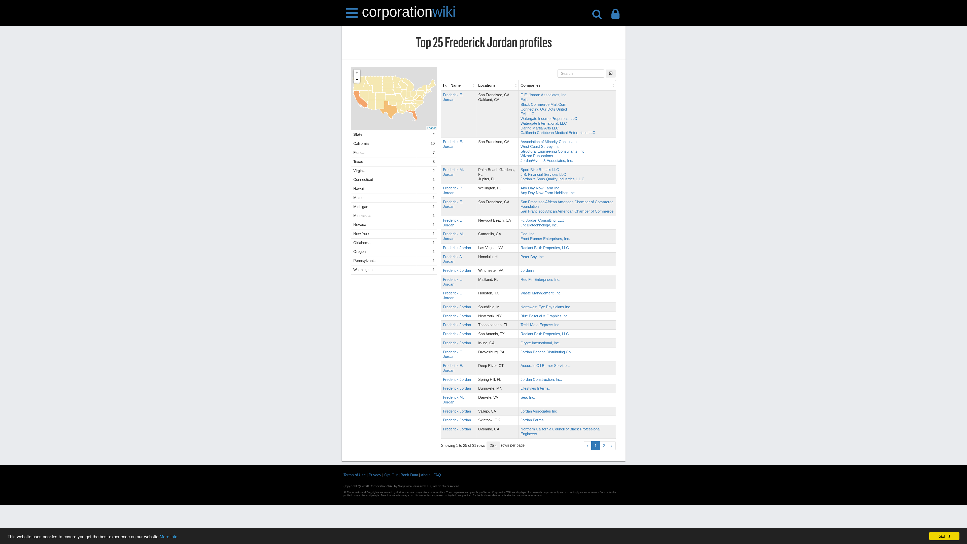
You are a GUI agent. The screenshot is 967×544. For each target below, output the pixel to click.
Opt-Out (391, 475)
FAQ (437, 475)
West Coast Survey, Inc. (541, 146)
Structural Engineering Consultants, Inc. (553, 151)
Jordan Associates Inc (539, 411)
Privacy (375, 475)
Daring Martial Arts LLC (540, 128)
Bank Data (409, 475)
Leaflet (431, 128)
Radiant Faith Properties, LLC (545, 248)
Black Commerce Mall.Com (543, 104)
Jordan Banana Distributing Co (546, 352)
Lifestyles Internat (535, 388)
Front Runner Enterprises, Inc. (545, 238)
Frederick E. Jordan (453, 97)
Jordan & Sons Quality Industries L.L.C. (553, 179)
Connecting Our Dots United (544, 109)
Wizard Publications (537, 156)
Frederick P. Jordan (453, 190)
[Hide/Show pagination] (611, 74)
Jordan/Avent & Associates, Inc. (547, 160)
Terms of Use (354, 475)
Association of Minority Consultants (549, 142)
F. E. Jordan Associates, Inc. (544, 95)
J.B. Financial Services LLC (543, 174)
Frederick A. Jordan (453, 259)
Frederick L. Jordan (453, 222)
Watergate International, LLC (544, 123)
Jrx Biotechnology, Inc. (539, 225)
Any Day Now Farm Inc (540, 188)
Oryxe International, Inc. (540, 343)
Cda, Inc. (528, 234)
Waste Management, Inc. (541, 293)
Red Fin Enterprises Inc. (540, 279)
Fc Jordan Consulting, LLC (542, 220)
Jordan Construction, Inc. (541, 379)
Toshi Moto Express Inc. (540, 325)
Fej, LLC (527, 114)
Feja (524, 99)
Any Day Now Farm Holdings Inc (548, 193)
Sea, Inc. (528, 397)
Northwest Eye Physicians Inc (545, 307)
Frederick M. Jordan (453, 172)
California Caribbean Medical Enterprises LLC (558, 132)
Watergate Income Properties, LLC (549, 118)
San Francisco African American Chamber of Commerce (567, 211)
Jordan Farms (532, 420)
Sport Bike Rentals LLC (540, 169)
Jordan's (528, 270)
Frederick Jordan (457, 248)
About (425, 475)
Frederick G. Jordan (453, 354)
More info (168, 536)
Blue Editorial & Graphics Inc (544, 316)
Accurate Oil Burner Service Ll (545, 365)
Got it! (944, 536)
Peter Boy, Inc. (533, 257)
